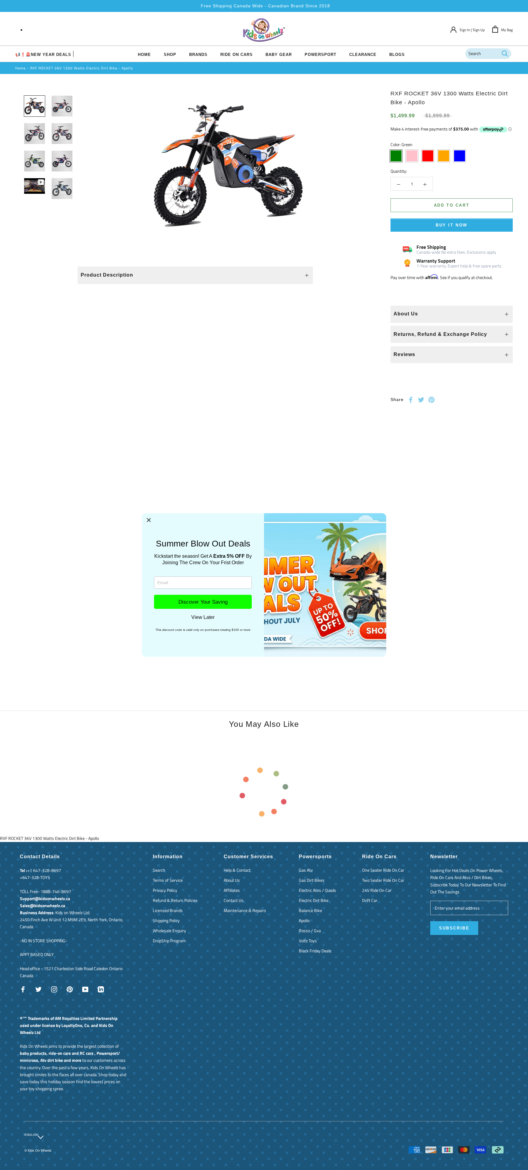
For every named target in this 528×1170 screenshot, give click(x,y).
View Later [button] (203, 617)
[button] (148, 520)
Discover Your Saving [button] (203, 602)
